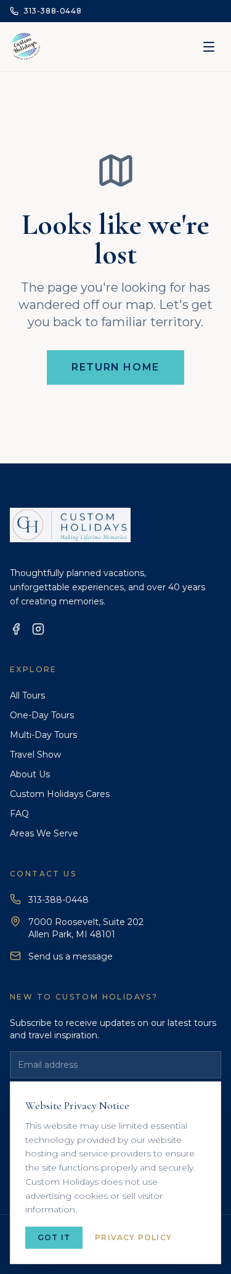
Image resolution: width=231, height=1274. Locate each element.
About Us (30, 774)
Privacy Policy (133, 1237)
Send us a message (70, 956)
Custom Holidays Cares (60, 793)
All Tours (27, 695)
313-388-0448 (58, 899)
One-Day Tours (42, 715)
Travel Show (35, 754)
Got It (54, 1237)
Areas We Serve (44, 833)
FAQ (19, 813)
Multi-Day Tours (43, 734)
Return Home (115, 367)
